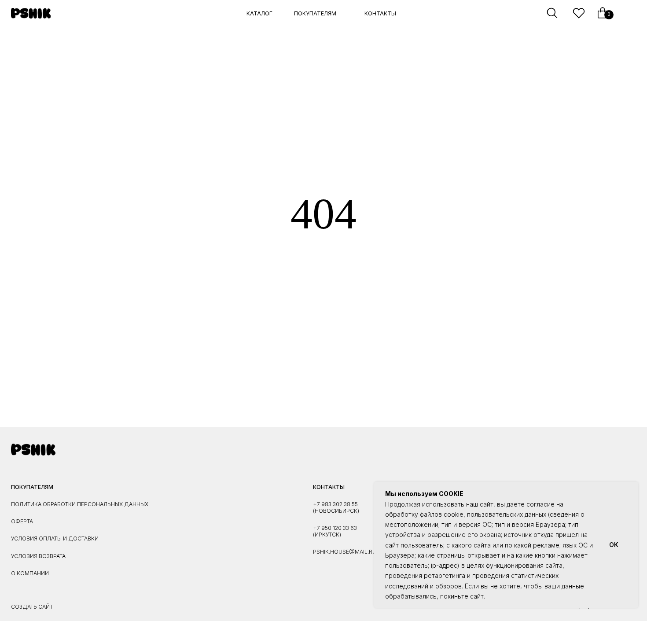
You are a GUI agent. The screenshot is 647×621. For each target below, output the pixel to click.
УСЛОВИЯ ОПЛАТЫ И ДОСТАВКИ (55, 538)
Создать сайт (32, 606)
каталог (259, 13)
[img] (31, 13)
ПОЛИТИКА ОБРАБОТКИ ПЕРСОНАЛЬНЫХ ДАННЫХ (79, 504)
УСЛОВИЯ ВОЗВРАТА (38, 556)
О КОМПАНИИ (30, 573)
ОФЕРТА (22, 521)
